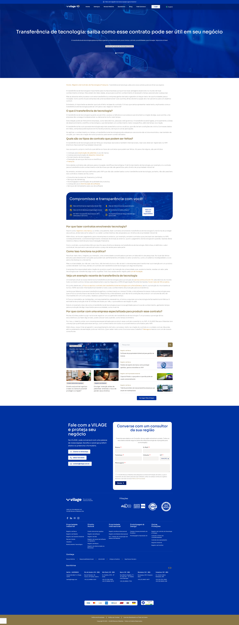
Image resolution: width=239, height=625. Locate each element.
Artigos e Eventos (115, 559)
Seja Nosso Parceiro (130, 559)
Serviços (97, 6)
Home (88, 6)
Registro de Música (93, 543)
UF (161, 455)
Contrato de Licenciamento (159, 540)
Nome (117, 447)
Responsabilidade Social (87, 559)
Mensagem (119, 463)
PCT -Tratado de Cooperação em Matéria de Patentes (118, 537)
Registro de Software (94, 534)
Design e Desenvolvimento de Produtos (138, 532)
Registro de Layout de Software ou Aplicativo (97, 540)
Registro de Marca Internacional (118, 531)
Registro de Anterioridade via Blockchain (96, 547)
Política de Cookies (114, 617)
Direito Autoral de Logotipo (95, 531)
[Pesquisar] (170, 345)
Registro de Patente (72, 534)
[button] (119, 46)
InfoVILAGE (101, 559)
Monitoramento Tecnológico (74, 544)
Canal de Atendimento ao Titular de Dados (135, 617)
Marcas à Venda (70, 539)
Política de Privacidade (138, 478)
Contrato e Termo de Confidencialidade (157, 536)
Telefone (119, 455)
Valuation (69, 542)
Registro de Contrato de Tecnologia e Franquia (90, 85)
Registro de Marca (71, 531)
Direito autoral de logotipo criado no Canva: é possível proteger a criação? (76, 389)
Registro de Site (92, 536)
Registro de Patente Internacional (118, 534)
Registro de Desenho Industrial (75, 536)
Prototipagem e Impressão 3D (138, 535)
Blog (130, 6)
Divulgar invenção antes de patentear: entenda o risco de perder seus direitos (105, 389)
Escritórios (121, 6)
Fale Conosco (141, 6)
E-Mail (145, 447)
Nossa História (109, 6)
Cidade (146, 455)
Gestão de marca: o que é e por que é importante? (90, 349)
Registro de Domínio (157, 545)
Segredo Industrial (156, 542)
